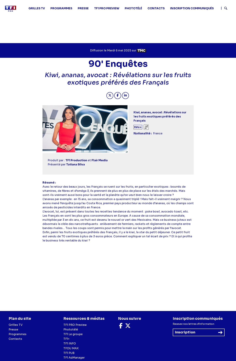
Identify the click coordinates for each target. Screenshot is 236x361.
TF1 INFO (69, 343)
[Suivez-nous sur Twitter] (128, 327)
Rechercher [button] (224, 8)
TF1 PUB (68, 353)
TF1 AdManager (74, 357)
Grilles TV (37, 8)
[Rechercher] (227, 9)
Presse (83, 8)
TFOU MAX (71, 348)
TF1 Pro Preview (106, 8)
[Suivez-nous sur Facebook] (120, 327)
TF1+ (66, 339)
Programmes (17, 334)
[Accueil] (12, 8)
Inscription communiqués (192, 8)
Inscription (185, 332)
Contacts (15, 339)
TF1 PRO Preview (75, 325)
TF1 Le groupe (73, 334)
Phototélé (133, 8)
